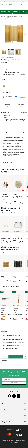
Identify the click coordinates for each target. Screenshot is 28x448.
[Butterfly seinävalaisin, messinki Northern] (14, 34)
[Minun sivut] (14, 4)
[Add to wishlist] (7, 203)
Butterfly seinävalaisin (7, 17)
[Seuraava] (25, 34)
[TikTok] (18, 396)
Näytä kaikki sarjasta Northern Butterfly (11, 252)
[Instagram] (14, 396)
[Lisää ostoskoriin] (10, 203)
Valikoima (5, 410)
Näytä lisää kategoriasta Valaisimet (11, 348)
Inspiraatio (5, 416)
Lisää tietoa (22, 97)
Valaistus (3, 16)
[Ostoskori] (22, 4)
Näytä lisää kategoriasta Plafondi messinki (13, 342)
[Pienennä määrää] (2, 356)
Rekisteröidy (22, 74)
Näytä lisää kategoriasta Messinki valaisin (12, 339)
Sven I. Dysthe (5, 57)
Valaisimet (10, 16)
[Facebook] (9, 396)
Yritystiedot (6, 422)
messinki (4, 360)
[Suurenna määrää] (7, 356)
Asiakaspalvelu (7, 404)
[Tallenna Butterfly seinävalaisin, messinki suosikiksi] (25, 356)
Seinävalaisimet (18, 16)
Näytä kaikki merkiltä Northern (9, 212)
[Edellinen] (2, 34)
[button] (4, 64)
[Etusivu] (6, 4)
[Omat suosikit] (18, 4)
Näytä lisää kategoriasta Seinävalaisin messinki (11, 336)
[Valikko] (26, 4)
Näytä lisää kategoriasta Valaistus (10, 345)
